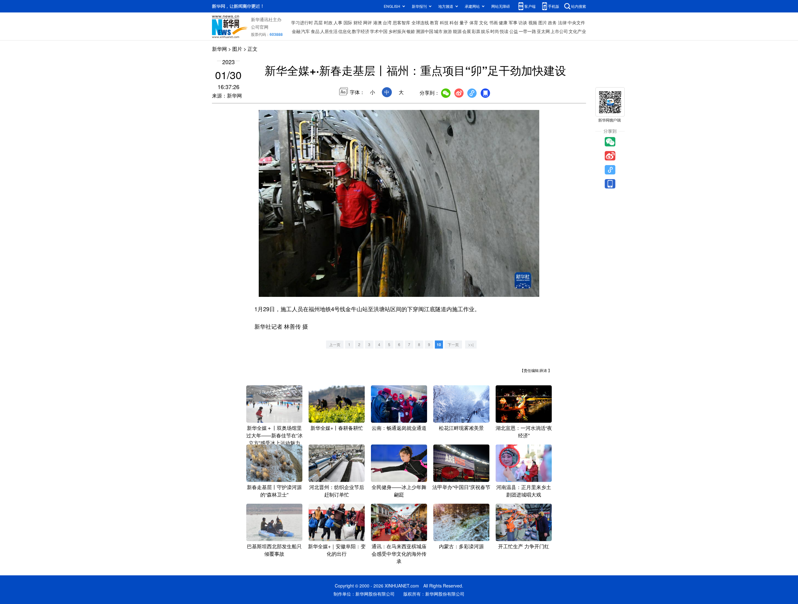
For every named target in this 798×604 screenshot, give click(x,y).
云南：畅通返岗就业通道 (399, 427)
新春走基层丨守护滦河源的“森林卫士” (274, 490)
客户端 (530, 6)
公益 (513, 31)
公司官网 (259, 27)
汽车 (305, 31)
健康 (503, 22)
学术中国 (378, 31)
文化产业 (577, 31)
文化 (483, 22)
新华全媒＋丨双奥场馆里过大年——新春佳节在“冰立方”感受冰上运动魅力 (274, 435)
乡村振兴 (397, 31)
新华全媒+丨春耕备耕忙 (336, 427)
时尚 (494, 31)
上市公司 (559, 31)
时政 (328, 22)
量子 (463, 22)
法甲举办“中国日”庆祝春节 (461, 487)
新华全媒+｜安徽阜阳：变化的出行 (337, 550)
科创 (453, 22)
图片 (542, 22)
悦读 (504, 31)
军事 (513, 22)
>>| (471, 344)
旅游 (447, 31)
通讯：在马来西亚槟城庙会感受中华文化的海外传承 (399, 554)
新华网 (219, 48)
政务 (552, 22)
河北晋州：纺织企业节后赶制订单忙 (336, 490)
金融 (296, 31)
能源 (457, 31)
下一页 (453, 344)
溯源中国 (424, 31)
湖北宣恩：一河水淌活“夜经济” (524, 431)
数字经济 (360, 31)
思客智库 (401, 22)
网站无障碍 (500, 6)
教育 (434, 22)
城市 (438, 31)
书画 (493, 22)
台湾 (387, 22)
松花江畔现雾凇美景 (461, 427)
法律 (562, 22)
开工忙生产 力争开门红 (523, 546)
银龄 (410, 31)
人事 (338, 22)
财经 (357, 22)
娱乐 (485, 31)
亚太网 (543, 31)
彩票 (476, 31)
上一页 (334, 344)
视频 (532, 22)
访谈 (522, 22)
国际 (348, 22)
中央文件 (576, 22)
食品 (315, 31)
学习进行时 (302, 22)
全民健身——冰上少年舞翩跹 (399, 490)
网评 (367, 22)
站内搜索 (578, 6)
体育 (473, 22)
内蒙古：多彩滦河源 (461, 546)
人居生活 (329, 31)
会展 (466, 31)
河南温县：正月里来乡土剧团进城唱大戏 (523, 490)
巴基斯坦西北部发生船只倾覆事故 (274, 550)
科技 (444, 22)
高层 (318, 22)
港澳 (377, 22)
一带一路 (527, 31)
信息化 (344, 31)
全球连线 (420, 22)
